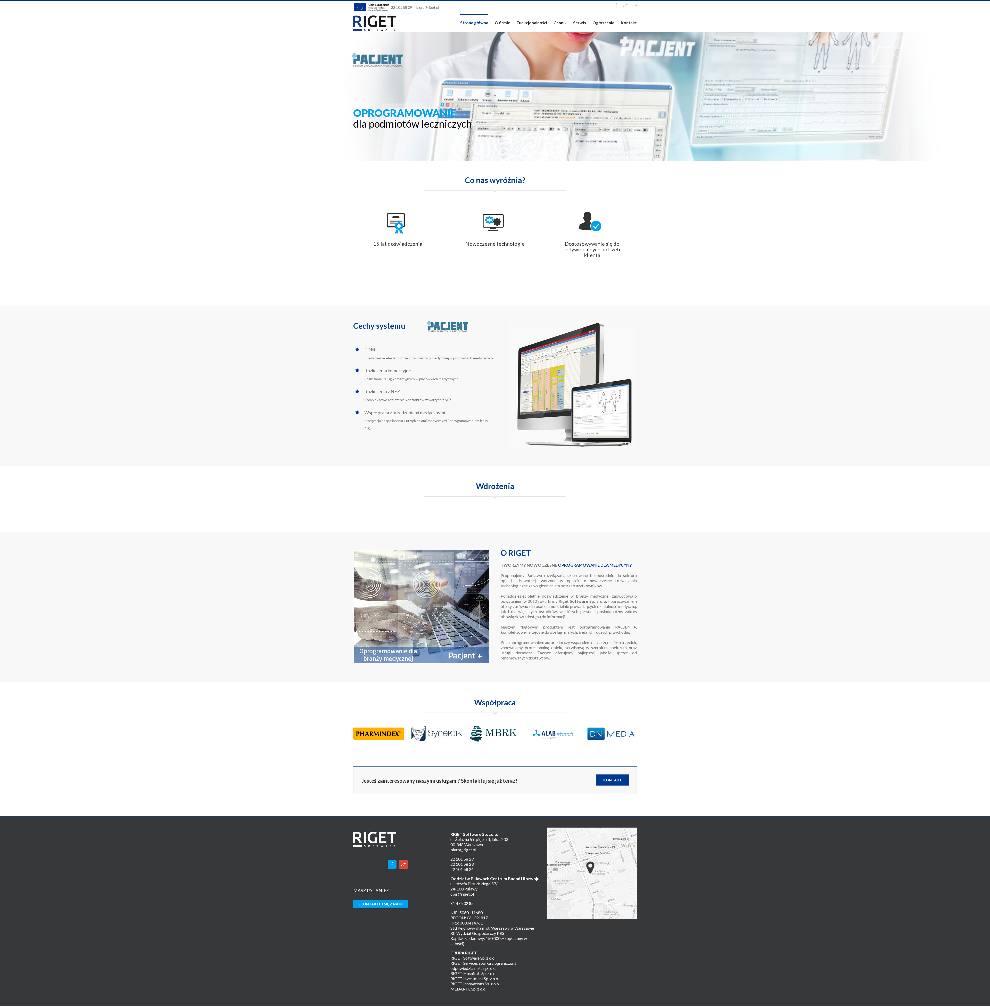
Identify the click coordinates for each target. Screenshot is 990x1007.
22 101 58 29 (401, 7)
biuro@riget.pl (427, 7)
